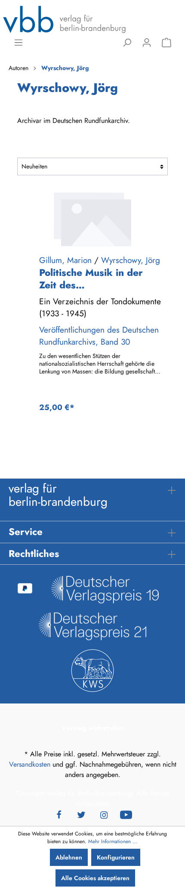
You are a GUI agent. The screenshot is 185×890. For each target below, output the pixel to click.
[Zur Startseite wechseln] (64, 18)
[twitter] (81, 814)
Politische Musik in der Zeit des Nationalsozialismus (91, 278)
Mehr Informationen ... (113, 841)
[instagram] (103, 814)
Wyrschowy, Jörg (130, 260)
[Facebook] (59, 814)
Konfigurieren (116, 857)
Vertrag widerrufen (93, 728)
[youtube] (126, 814)
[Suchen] (127, 42)
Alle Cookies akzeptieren (95, 878)
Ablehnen (69, 857)
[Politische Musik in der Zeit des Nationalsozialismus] (92, 219)
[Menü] (18, 42)
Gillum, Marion (65, 260)
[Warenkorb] (166, 42)
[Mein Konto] (147, 42)
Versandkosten (29, 764)
